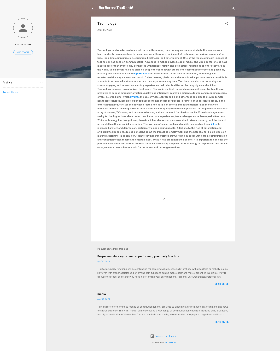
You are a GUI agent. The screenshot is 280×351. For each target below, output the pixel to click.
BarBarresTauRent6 (116, 8)
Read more (222, 284)
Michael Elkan (170, 342)
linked (214, 124)
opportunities (141, 73)
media (101, 294)
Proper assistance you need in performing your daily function (138, 256)
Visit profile (23, 52)
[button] (227, 23)
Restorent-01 (23, 44)
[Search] (233, 9)
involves (135, 96)
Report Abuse (10, 92)
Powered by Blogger (165, 336)
